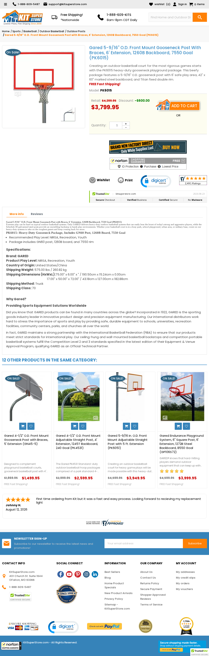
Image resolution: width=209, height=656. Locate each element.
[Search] (200, 17)
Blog (107, 578)
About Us (146, 572)
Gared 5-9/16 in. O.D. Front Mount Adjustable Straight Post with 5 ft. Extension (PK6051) (128, 442)
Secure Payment (151, 589)
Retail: (96, 100)
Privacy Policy (113, 599)
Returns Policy (149, 583)
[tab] (16, 214)
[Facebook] (60, 574)
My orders (182, 583)
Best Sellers (112, 572)
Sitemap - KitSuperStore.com (117, 607)
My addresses (185, 572)
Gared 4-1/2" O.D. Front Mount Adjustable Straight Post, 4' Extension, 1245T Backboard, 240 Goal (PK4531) (78, 442)
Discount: (126, 100)
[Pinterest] (77, 574)
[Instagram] (86, 574)
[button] (11, 646)
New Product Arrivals (118, 593)
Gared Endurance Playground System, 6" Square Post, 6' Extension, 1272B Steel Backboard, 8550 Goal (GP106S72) (182, 444)
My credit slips (185, 578)
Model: (94, 90)
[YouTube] (69, 574)
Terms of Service (151, 604)
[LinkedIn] (95, 574)
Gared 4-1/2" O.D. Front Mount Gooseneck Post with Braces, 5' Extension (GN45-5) (26, 440)
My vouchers (184, 589)
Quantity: (98, 125)
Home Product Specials (114, 585)
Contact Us (148, 578)
